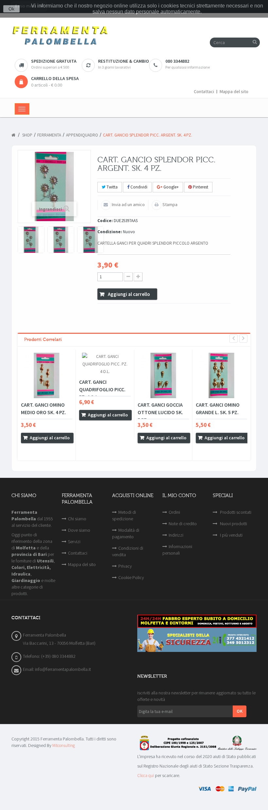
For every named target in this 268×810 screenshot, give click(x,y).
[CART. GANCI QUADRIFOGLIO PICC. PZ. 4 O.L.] (104, 364)
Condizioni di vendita (127, 551)
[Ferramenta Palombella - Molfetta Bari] (134, 36)
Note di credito (183, 523)
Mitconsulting (63, 745)
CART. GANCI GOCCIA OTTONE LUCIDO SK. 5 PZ (160, 412)
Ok (11, 8)
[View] (27, 448)
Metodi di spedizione (124, 515)
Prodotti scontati (235, 512)
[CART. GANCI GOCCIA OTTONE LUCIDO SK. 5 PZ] (163, 375)
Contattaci (204, 91)
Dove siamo (79, 530)
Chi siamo (77, 519)
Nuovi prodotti (233, 523)
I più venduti (231, 535)
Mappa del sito (234, 91)
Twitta (112, 187)
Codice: (105, 220)
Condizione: (109, 232)
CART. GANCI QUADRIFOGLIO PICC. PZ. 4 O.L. (102, 389)
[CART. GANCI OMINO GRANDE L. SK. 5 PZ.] (221, 375)
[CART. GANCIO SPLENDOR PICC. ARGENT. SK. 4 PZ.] (31, 240)
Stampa (169, 204)
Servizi (74, 541)
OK (240, 711)
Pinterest (200, 187)
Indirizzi (176, 535)
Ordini (174, 512)
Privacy (125, 566)
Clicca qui (145, 775)
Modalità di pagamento (125, 533)
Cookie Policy (131, 577)
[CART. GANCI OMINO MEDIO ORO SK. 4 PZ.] (46, 375)
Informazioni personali (177, 549)
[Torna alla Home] (13, 135)
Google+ (170, 187)
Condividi (138, 187)
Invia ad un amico (128, 204)
